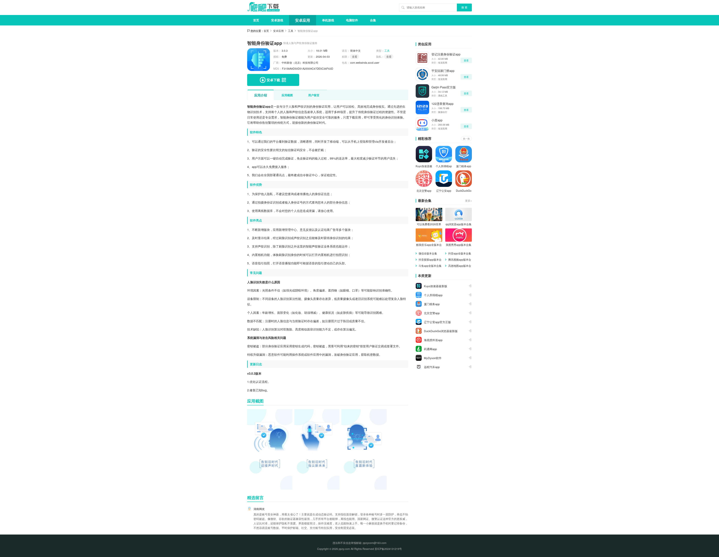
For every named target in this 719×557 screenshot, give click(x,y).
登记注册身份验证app (445, 54)
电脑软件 (352, 20)
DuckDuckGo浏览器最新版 (463, 191)
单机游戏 (328, 20)
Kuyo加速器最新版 (424, 166)
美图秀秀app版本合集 (458, 245)
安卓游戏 (277, 20)
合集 (373, 20)
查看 (389, 56)
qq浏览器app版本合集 (458, 224)
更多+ (468, 200)
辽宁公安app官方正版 (443, 191)
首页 (256, 20)
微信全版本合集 (428, 253)
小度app (436, 120)
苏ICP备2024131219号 (388, 549)
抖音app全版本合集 (459, 253)
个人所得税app (444, 166)
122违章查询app (442, 103)
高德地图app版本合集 (459, 266)
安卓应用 (302, 20)
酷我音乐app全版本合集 (429, 245)
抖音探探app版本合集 (430, 260)
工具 (290, 31)
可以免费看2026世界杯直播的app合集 (429, 224)
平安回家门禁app (442, 71)
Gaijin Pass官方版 (443, 87)
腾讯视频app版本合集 (459, 260)
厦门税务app (463, 166)
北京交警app (423, 190)
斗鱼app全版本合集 (430, 266)
